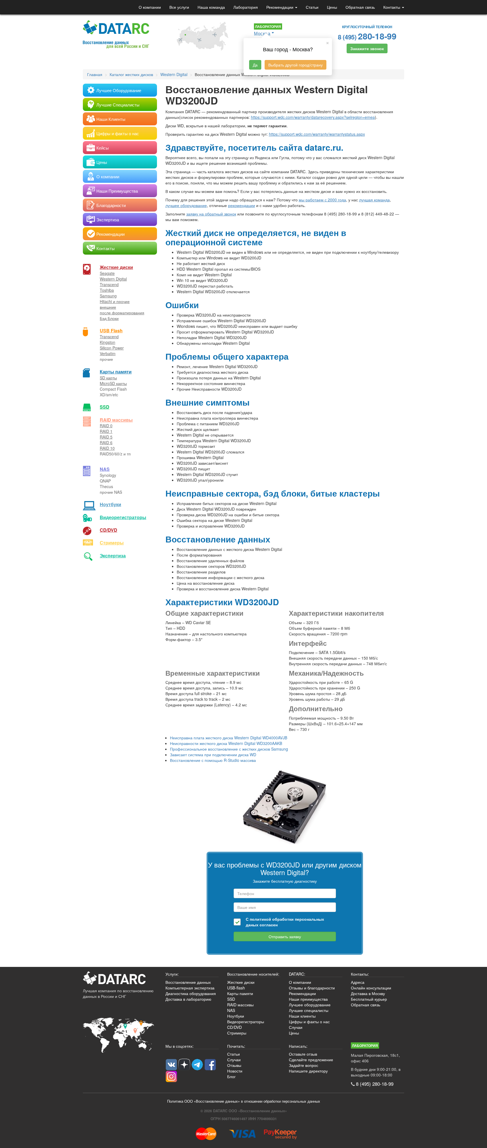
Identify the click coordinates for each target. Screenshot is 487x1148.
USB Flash (111, 330)
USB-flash (236, 988)
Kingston (107, 342)
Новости (234, 1071)
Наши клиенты (302, 1016)
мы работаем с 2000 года (322, 200)
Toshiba (107, 290)
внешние (108, 307)
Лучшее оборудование (310, 1004)
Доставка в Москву (368, 993)
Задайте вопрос (303, 1065)
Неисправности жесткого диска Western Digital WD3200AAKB (226, 743)
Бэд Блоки (109, 318)
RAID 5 (106, 437)
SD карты (108, 378)
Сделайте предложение (311, 1059)
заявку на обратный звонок (211, 214)
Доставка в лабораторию (188, 999)
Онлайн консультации (371, 988)
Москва (262, 33)
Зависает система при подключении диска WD (213, 754)
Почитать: (236, 1046)
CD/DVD (108, 530)
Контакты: (360, 974)
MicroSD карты (113, 383)
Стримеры (112, 542)
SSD (104, 407)
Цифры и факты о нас (309, 1021)
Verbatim (108, 353)
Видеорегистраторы (245, 1021)
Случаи (295, 1027)
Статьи (312, 7)
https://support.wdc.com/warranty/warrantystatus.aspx (317, 134)
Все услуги (179, 7)
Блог (231, 1076)
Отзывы (234, 1065)
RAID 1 (106, 431)
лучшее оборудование (186, 205)
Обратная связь (360, 7)
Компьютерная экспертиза (189, 988)
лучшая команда (374, 200)
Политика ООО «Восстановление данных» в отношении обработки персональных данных (243, 1101)
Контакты (392, 7)
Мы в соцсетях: (179, 1046)
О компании (150, 7)
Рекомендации (280, 7)
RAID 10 (107, 448)
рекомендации (241, 205)
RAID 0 (106, 425)
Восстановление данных (188, 982)
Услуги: (172, 974)
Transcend (109, 284)
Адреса (357, 982)
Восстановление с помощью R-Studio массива (213, 760)
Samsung (108, 296)
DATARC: (297, 974)
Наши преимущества (308, 999)
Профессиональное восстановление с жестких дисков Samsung (229, 749)
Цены (332, 7)
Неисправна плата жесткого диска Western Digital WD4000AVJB (228, 737)
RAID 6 (106, 442)
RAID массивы (116, 420)
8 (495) (367, 36)
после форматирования (122, 312)
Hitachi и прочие (115, 301)
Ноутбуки (110, 504)
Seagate (107, 273)
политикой (260, 919)
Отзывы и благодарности (312, 988)
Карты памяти (116, 371)
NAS (105, 469)
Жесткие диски (116, 267)
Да (255, 65)
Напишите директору (308, 1071)
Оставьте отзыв (303, 1054)
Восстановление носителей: (253, 974)
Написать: (298, 1046)
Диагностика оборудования (190, 993)
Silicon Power (112, 348)
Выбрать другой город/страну (295, 65)
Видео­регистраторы (123, 517)
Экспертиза (113, 555)
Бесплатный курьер (369, 999)
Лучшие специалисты (308, 1010)
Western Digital (113, 279)
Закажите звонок (367, 48)
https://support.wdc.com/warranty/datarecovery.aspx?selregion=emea (313, 117)
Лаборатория (245, 7)
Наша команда (211, 7)
